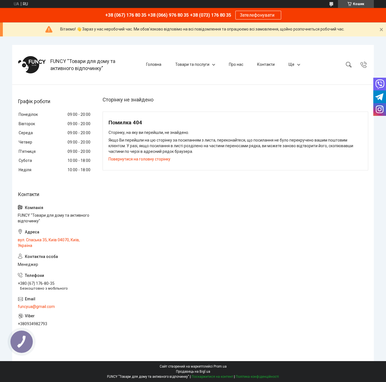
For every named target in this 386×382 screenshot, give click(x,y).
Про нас (236, 64)
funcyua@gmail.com (36, 306)
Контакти (266, 64)
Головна (153, 64)
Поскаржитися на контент (212, 377)
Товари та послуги (192, 64)
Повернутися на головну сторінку (139, 159)
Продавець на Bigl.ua (193, 372)
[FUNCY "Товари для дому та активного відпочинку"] (32, 65)
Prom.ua (220, 366)
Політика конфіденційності (257, 377)
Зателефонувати (258, 15)
